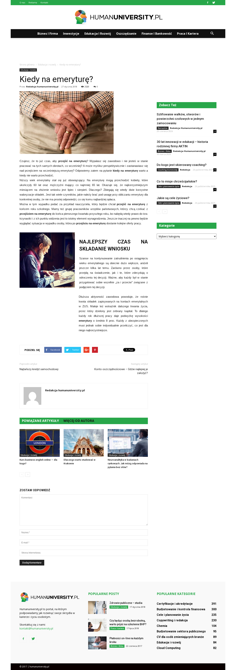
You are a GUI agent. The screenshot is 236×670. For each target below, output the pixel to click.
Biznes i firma (47, 34)
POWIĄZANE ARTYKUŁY (40, 421)
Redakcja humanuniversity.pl (42, 86)
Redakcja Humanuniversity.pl (186, 128)
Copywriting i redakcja (172, 620)
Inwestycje (71, 34)
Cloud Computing (169, 648)
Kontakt (44, 2)
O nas (22, 2)
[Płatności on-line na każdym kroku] (97, 642)
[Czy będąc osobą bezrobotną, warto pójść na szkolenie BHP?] (97, 625)
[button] (212, 33)
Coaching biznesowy (167, 169)
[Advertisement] (118, 50)
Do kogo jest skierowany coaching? (181, 165)
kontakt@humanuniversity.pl (36, 628)
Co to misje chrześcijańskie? (177, 181)
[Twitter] (213, 2)
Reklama (33, 2)
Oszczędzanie (126, 34)
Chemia (162, 626)
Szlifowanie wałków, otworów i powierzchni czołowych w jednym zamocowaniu (180, 118)
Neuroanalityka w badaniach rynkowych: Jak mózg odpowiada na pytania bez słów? (128, 463)
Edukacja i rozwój (97, 34)
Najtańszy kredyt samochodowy (39, 369)
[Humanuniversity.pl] (118, 17)
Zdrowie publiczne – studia (126, 602)
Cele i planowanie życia (168, 186)
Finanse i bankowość (157, 34)
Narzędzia (162, 128)
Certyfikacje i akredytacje (175, 603)
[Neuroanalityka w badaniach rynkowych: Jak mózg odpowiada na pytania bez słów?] (128, 443)
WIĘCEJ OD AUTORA (78, 421)
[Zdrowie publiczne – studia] (97, 607)
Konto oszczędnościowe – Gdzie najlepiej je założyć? (121, 371)
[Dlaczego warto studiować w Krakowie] (84, 443)
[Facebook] (207, 2)
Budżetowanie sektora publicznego (181, 631)
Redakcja (185, 169)
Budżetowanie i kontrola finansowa (181, 609)
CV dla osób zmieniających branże (180, 637)
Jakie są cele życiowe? (173, 198)
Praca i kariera (188, 34)
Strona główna (27, 64)
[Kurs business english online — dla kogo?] (40, 443)
